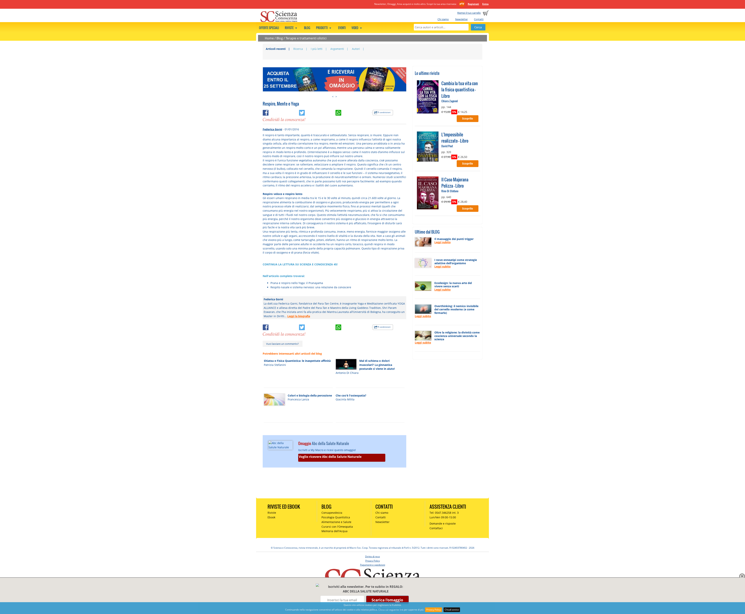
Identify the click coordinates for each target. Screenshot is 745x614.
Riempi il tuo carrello (469, 13)
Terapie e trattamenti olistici (306, 38)
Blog (307, 28)
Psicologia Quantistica (335, 517)
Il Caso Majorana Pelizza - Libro (454, 182)
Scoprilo (467, 118)
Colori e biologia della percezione (310, 395)
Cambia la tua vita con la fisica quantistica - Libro (459, 89)
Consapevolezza (331, 512)
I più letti (316, 49)
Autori (356, 49)
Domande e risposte (443, 523)
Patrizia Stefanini (275, 365)
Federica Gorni (272, 129)
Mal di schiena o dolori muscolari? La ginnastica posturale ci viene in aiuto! (377, 365)
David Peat (447, 146)
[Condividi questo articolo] (281, 112)
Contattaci (436, 528)
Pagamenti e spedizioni (372, 564)
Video (355, 28)
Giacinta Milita (345, 399)
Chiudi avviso (452, 609)
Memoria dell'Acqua (334, 531)
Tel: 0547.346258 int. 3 (444, 512)
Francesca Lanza (298, 399)
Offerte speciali (269, 28)
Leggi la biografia (298, 316)
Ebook (271, 517)
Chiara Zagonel (449, 101)
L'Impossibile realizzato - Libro (454, 137)
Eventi (342, 28)
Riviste (289, 28)
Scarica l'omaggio (387, 600)
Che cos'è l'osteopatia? (351, 395)
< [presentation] (333, 96)
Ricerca (298, 49)
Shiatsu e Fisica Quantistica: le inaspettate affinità (297, 361)
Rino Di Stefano (449, 191)
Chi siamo (443, 19)
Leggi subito (442, 242)
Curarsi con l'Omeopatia (337, 526)
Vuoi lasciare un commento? (282, 344)
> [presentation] (336, 96)
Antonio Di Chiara (347, 373)
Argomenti (337, 49)
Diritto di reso (372, 556)
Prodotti (322, 28)
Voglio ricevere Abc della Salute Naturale (330, 457)
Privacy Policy (433, 609)
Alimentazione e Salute (336, 522)
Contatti (478, 19)
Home (269, 38)
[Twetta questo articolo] (317, 112)
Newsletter (461, 19)
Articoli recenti (276, 49)
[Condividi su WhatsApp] (353, 112)
